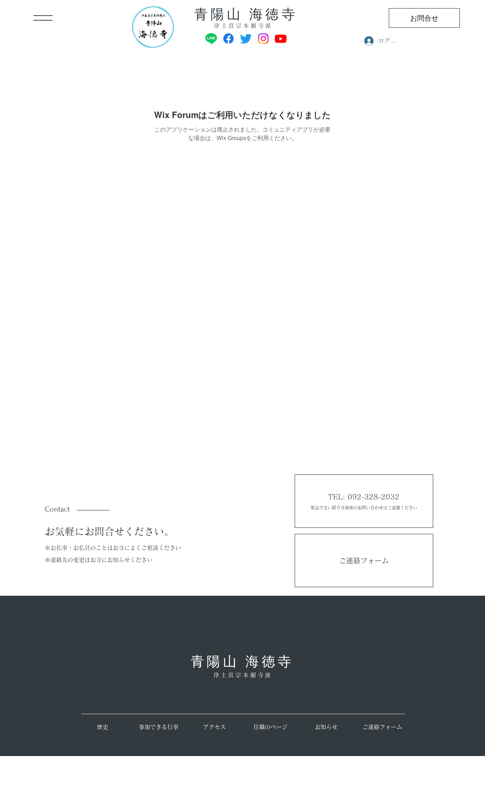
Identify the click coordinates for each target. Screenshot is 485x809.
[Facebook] (228, 38)
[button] (43, 18)
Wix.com (170, 804)
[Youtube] (281, 38)
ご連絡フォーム (364, 560)
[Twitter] (246, 38)
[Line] (211, 38)
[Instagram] (263, 38)
